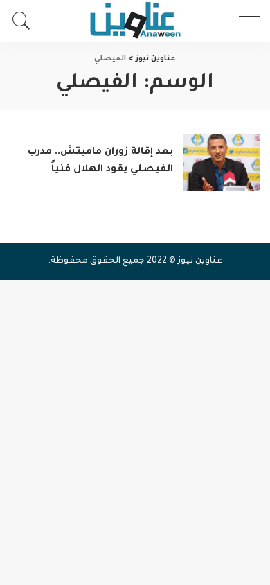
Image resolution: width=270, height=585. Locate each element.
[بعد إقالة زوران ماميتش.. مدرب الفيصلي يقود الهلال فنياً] (221, 163)
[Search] (24, 21)
